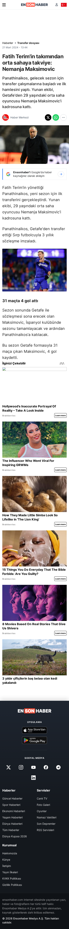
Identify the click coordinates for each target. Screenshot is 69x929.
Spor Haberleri (11, 804)
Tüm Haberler (10, 830)
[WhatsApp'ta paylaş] (56, 117)
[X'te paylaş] (48, 117)
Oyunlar (42, 811)
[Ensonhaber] (34, 5)
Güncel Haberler (12, 798)
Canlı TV (42, 798)
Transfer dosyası (28, 43)
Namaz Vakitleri (46, 817)
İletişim (6, 865)
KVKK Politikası (11, 878)
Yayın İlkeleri (10, 872)
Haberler (7, 43)
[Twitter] (8, 767)
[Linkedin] (33, 777)
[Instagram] (20, 767)
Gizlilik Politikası (12, 884)
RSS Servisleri (45, 830)
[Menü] (4, 4)
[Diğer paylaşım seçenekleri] (63, 117)
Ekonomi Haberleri (13, 811)
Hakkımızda (9, 853)
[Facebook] (46, 767)
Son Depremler (46, 823)
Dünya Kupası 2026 (14, 836)
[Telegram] (58, 767)
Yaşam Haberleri (12, 817)
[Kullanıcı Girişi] (56, 4)
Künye (6, 859)
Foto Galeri (43, 804)
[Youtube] (33, 767)
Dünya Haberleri (12, 823)
